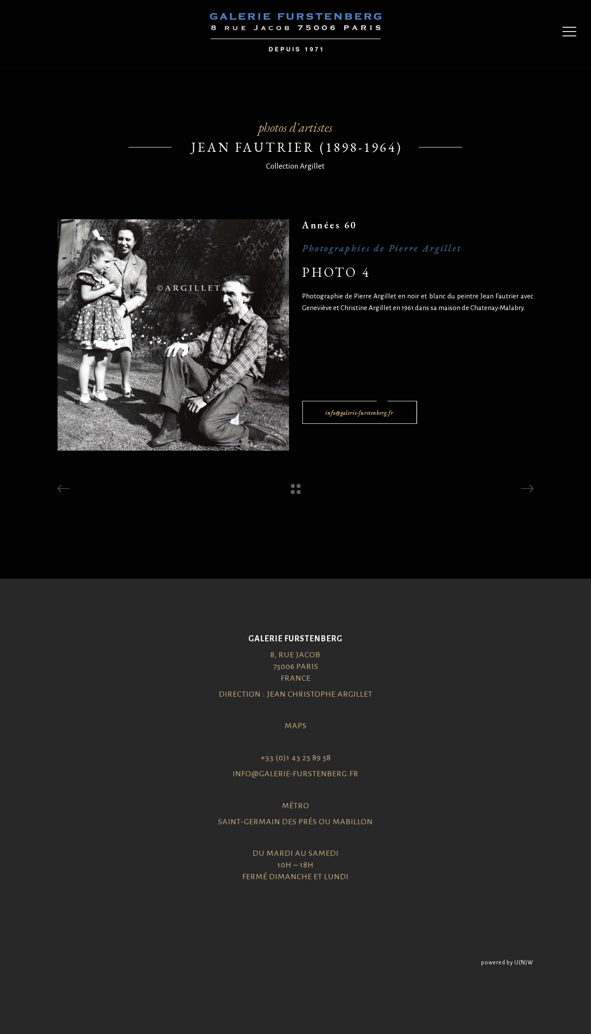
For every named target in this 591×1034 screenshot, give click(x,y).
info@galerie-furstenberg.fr (296, 773)
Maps (296, 725)
